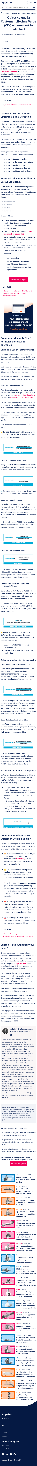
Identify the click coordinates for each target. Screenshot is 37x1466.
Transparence (5, 1422)
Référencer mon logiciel (18, 280)
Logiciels (4, 1436)
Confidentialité (6, 1418)
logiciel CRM (21, 963)
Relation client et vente (7, 13)
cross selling (20, 859)
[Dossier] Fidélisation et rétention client (17, 105)
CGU (3, 1425)
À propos (4, 1432)
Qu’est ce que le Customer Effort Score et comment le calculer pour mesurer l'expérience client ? (17, 293)
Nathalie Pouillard (8, 34)
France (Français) (14, 1460)
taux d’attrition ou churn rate (21, 398)
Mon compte (5, 1445)
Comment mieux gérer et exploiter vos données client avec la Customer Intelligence (18, 935)
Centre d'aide (5, 1449)
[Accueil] (1, 13)
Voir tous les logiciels (18, 1164)
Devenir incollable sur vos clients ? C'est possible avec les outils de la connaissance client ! (19, 1150)
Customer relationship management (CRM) (15, 13)
